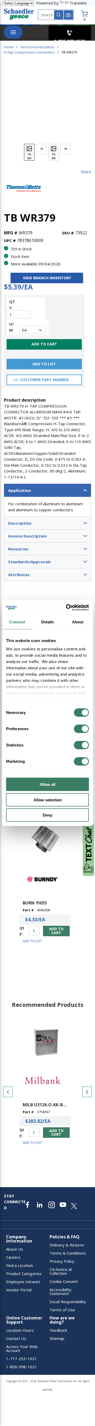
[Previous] (8, 1092)
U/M (11, 327)
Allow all (47, 784)
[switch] (81, 729)
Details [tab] (47, 622)
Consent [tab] (17, 622)
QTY (12, 304)
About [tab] (78, 622)
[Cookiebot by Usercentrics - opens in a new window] (67, 607)
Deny (47, 815)
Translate (78, 3)
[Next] (87, 1092)
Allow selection (48, 799)
